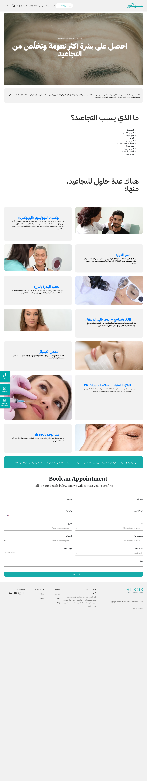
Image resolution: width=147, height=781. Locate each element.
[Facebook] (24, 593)
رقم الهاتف (68, 510)
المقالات (31, 6)
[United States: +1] (6, 515)
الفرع (70, 523)
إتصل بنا (19, 6)
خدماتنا (57, 589)
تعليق (141, 561)
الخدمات (69, 536)
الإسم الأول (139, 499)
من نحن (41, 6)
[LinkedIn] (10, 593)
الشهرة (69, 499)
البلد (141, 523)
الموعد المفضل (68, 548)
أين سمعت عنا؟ (138, 536)
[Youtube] (15, 593)
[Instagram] (19, 593)
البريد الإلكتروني (138, 510)
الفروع (25, 6)
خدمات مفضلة (50, 6)
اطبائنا (36, 6)
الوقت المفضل (138, 548)
